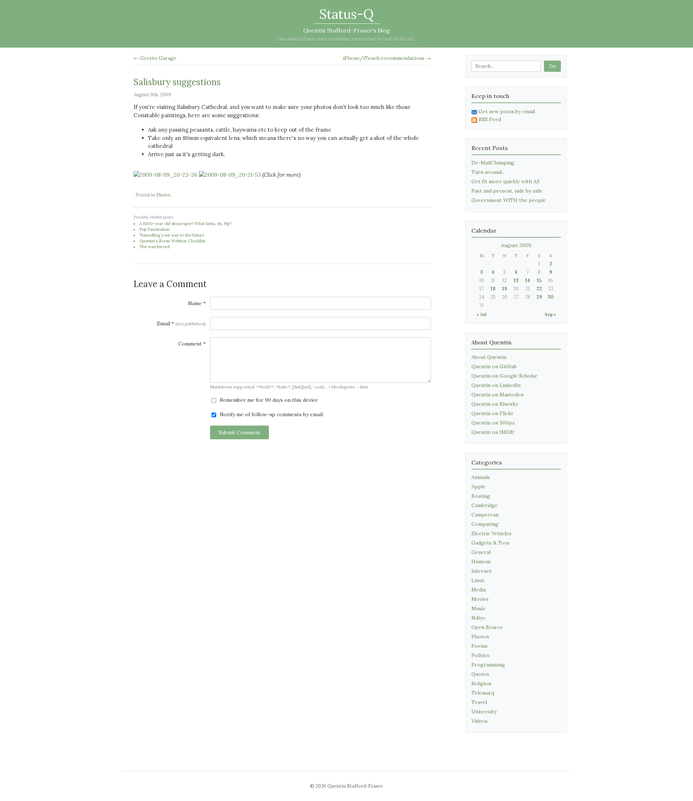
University (484, 711)
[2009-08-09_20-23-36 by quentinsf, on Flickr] (165, 174)
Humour (481, 561)
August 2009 (516, 245)
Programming (488, 664)
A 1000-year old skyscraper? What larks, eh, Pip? (185, 223)
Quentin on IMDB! (492, 432)
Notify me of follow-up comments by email (270, 414)
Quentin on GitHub (494, 366)
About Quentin (488, 357)
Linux (477, 580)
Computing (484, 524)
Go (552, 66)
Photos (163, 195)
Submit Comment (239, 432)
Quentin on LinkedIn (495, 385)
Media (478, 589)
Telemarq (482, 693)
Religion (481, 683)
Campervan (484, 514)
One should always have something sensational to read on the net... (346, 39)
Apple (478, 486)
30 (551, 297)
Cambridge (484, 505)
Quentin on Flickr (492, 413)
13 (516, 280)
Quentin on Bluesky (494, 404)
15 (539, 280)
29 (539, 297)
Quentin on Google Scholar (504, 376)
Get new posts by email (507, 111)
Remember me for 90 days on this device (268, 400)
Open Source (487, 627)
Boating (480, 496)
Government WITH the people (508, 200)
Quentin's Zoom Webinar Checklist (172, 240)
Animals (480, 477)
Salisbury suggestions (177, 82)
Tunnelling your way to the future (171, 235)
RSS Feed (490, 119)
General (481, 552)
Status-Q (346, 14)
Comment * (192, 343)
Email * (181, 323)
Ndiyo (478, 618)
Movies (480, 599)
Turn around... (488, 172)
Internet (481, 571)
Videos (479, 721)
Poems (479, 646)
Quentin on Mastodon (497, 394)
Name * (197, 303)
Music (478, 608)
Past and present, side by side (506, 191)
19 (504, 289)
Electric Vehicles (491, 533)
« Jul (481, 314)
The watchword (154, 246)
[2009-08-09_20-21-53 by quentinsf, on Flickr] (230, 174)
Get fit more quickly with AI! (505, 181)
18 (493, 289)
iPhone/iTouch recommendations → (387, 58)
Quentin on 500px (493, 422)
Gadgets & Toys (490, 543)
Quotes (480, 674)
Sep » (550, 314)
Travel (479, 702)
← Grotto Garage (155, 58)
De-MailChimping (492, 162)
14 (527, 280)
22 (539, 289)
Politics (480, 655)
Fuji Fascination (154, 229)
